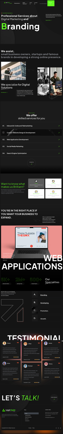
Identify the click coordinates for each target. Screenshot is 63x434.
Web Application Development (18, 139)
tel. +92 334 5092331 (43, 3)
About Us (31, 3)
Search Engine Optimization (17, 153)
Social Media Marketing (15, 146)
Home (11, 3)
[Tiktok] (60, 428)
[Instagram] (58, 428)
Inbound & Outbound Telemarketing (19, 126)
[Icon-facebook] (56, 428)
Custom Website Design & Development (21, 133)
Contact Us (35, 3)
